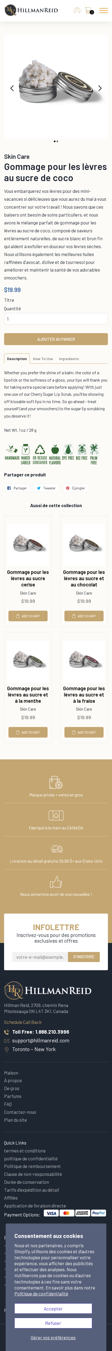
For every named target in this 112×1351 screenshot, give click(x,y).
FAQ (8, 1104)
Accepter (53, 1308)
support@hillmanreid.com (40, 1040)
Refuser (53, 1323)
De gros (11, 1088)
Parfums (12, 1096)
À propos (13, 1080)
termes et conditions (25, 1150)
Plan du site (15, 1119)
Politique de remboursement (32, 1166)
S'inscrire (83, 956)
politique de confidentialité (31, 1158)
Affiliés (11, 1197)
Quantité (12, 308)
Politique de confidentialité (41, 1293)
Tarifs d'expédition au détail (31, 1189)
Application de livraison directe (35, 1205)
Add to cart (31, 616)
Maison (11, 1072)
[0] (88, 11)
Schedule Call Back (23, 1022)
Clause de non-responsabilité (33, 1174)
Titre (9, 300)
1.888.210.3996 (52, 1032)
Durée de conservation (26, 1182)
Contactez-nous (20, 1112)
